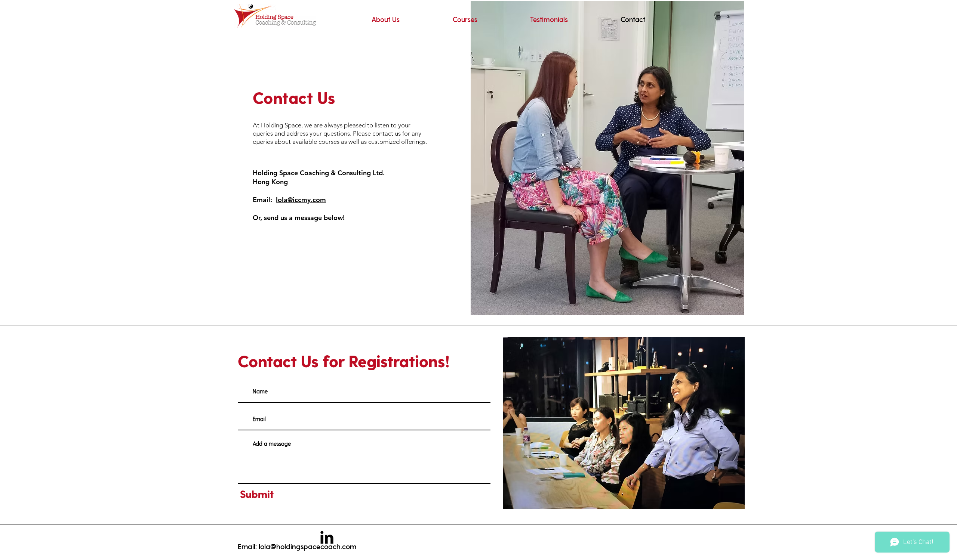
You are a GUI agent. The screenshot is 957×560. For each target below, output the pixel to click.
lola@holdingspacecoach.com (307, 546)
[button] (465, 19)
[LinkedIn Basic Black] (326, 537)
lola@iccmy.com (301, 199)
